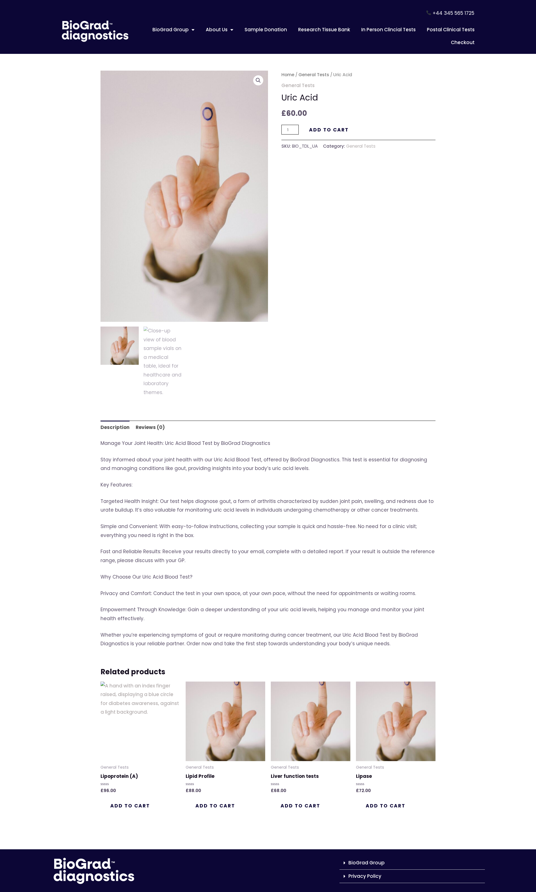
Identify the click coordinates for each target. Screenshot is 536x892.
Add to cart (329, 129)
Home (287, 75)
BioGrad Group (170, 29)
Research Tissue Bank (324, 29)
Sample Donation (266, 29)
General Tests (313, 75)
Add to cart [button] (130, 805)
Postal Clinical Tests (451, 29)
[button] (258, 80)
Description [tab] (115, 427)
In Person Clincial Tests (388, 29)
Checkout (463, 42)
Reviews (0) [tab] (150, 427)
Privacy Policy (364, 876)
